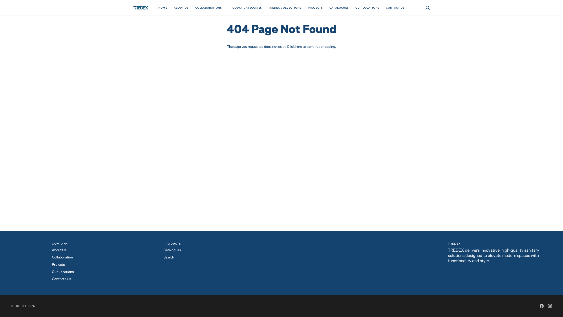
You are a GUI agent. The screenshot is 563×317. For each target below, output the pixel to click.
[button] (208, 7)
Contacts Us (61, 279)
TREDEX (20, 306)
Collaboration (62, 257)
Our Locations (63, 272)
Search (168, 257)
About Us (59, 250)
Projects (58, 264)
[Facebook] (542, 306)
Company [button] (60, 243)
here (298, 46)
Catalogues (172, 250)
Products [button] (172, 243)
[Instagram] (550, 306)
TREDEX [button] (454, 243)
